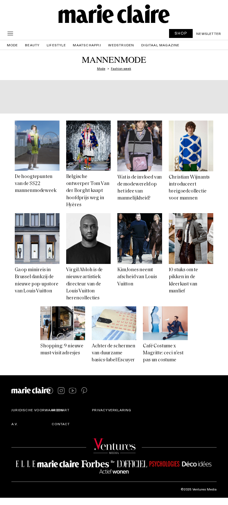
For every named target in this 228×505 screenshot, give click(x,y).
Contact (61, 423)
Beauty (32, 44)
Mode (12, 44)
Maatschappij (87, 44)
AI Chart (61, 409)
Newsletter (208, 33)
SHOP (181, 33)
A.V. (14, 423)
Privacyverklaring (111, 409)
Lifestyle (56, 44)
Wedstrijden (121, 44)
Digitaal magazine (160, 44)
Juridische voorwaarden (37, 409)
